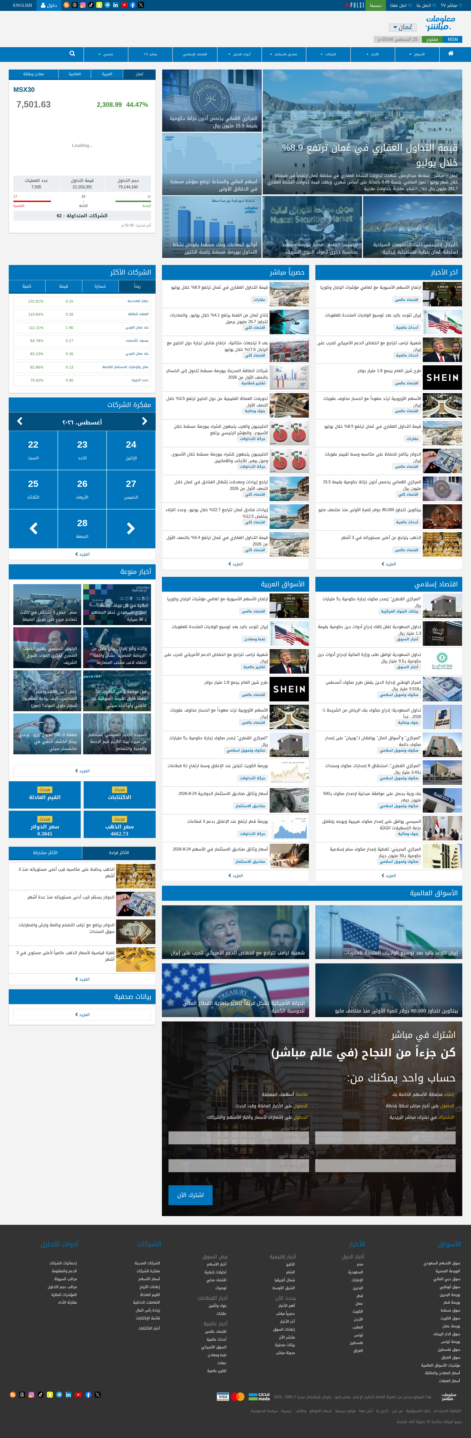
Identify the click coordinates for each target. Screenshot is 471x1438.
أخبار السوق (407, 639)
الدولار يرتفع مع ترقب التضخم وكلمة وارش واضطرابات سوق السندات (66, 928)
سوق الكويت (450, 1318)
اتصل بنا (424, 5)
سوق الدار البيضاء (446, 1334)
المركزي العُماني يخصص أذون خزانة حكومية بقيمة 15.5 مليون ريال (372, 485)
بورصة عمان (451, 1326)
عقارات (412, 438)
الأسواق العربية (283, 584)
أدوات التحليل (241, 54)
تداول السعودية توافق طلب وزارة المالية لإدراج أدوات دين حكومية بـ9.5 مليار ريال (369, 657)
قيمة (63, 286)
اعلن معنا (399, 5)
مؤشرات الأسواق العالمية (440, 1365)
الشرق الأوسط (284, 1288)
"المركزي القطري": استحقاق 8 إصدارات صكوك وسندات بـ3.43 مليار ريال (373, 769)
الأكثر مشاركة (45, 853)
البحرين (358, 1288)
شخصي (108, 54)
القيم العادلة (150, 1294)
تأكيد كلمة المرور (293, 1156)
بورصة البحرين (450, 1294)
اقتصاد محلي (216, 1280)
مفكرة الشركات (129, 405)
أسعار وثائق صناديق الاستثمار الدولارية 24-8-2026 (223, 793)
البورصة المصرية (448, 1271)
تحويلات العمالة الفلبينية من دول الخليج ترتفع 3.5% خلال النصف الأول (217, 401)
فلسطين (356, 1342)
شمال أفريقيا (284, 1280)
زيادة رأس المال (148, 1310)
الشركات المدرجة (147, 1263)
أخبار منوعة (135, 571)
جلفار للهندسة (138, 301)
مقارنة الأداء (67, 1302)
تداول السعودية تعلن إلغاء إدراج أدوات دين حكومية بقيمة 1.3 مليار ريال (369, 630)
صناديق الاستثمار (286, 54)
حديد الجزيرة (140, 380)
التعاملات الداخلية (146, 1302)
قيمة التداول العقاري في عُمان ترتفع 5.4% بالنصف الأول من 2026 (217, 540)
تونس (358, 1335)
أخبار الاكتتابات (149, 1328)
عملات (222, 1362)
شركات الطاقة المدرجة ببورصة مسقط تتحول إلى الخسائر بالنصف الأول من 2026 (217, 374)
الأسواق (419, 54)
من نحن (397, 1410)
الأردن (358, 1319)
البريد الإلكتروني (294, 1128)
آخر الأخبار (444, 272)
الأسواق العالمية (434, 893)
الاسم (451, 1128)
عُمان (139, 74)
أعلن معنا (366, 1410)
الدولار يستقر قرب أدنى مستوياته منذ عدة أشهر (71, 897)
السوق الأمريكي (214, 1347)
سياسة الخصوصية (264, 1410)
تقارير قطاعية (253, 383)
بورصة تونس (450, 1341)
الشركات (330, 54)
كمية (26, 286)
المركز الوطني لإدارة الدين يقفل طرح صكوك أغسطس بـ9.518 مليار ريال (373, 685)
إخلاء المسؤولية (418, 1410)
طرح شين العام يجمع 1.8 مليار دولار (389, 370)
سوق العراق (450, 1357)
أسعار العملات (449, 1380)
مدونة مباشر (285, 1352)
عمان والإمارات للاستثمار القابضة (125, 367)
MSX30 (24, 90)
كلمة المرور (446, 1156)
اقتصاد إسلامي (436, 584)
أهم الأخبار (287, 1305)
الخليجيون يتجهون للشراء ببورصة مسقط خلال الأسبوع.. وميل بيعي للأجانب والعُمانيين (219, 457)
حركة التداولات (252, 438)
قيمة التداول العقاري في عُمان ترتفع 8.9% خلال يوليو (372, 426)
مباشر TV (150, 54)
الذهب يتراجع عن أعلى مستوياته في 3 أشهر (381, 537)
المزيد (390, 564)
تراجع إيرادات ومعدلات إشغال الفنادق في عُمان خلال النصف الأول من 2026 (221, 485)
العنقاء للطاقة (138, 314)
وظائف (300, 1410)
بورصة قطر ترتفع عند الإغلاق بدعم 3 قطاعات (227, 821)
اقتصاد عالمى (406, 299)
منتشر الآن (287, 1337)
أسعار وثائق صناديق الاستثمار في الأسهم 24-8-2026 (220, 849)
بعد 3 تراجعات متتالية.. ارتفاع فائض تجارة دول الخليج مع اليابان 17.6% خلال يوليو (217, 346)
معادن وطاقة (33, 74)
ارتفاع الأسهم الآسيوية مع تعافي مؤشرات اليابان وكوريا (370, 287)
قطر (360, 1295)
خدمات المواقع (320, 1410)
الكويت (357, 1311)
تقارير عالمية (254, 667)
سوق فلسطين (449, 1349)
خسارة (100, 286)
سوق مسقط (450, 1310)
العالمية (75, 74)
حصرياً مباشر (287, 272)
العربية (107, 74)
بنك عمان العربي (137, 327)
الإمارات (357, 1280)
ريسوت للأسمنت (137, 340)
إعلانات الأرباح (150, 1286)
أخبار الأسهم (217, 1264)
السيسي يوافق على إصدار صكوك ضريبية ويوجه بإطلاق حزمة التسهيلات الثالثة (371, 824)
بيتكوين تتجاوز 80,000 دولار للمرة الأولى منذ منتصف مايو (369, 510)
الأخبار (375, 54)
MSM (453, 39)
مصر (360, 1264)
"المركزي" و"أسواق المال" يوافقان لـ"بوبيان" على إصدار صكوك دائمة (373, 741)
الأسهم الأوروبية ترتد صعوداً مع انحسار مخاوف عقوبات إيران (372, 401)
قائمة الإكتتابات (148, 1318)
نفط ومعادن (254, 639)
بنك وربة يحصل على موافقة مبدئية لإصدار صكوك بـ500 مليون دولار (372, 796)
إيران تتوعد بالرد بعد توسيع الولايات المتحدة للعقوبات (373, 315)
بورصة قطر (451, 1302)
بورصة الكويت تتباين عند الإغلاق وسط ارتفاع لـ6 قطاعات (218, 765)
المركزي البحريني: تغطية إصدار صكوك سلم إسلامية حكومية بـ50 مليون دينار (375, 852)
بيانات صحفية (132, 996)
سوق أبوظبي (450, 1286)
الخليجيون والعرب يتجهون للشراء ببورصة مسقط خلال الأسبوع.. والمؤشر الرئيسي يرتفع (221, 429)
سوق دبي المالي (446, 1279)
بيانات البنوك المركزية (399, 611)
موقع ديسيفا (345, 1410)
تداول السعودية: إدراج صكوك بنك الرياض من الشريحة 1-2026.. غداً (371, 713)
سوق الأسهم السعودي (442, 1263)
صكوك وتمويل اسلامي (399, 694)
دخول (51, 5)
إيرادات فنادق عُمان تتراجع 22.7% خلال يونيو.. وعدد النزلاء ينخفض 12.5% (217, 513)
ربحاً (137, 286)
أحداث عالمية (407, 327)
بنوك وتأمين (218, 1305)
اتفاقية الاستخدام (447, 1410)
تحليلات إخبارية (215, 1272)
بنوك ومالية (255, 411)
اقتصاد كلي (408, 494)
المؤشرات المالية (64, 1294)
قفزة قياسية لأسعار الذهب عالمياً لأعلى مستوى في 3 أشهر (65, 956)
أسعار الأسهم (149, 1279)
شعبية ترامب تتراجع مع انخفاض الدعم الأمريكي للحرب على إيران (369, 346)
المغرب (357, 1327)
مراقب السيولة (65, 1279)
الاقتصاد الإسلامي (195, 54)
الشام (290, 1272)
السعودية (355, 1272)
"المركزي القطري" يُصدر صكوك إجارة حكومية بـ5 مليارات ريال (371, 602)
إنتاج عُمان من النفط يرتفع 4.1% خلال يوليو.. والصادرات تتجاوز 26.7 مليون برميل (219, 318)
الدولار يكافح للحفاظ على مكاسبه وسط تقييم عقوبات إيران (373, 457)
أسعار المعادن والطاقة (442, 1373)
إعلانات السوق (284, 1329)
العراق (358, 1350)
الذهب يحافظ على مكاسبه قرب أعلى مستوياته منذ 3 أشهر (66, 872)
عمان (359, 1303)
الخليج (290, 1264)
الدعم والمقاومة (64, 1271)
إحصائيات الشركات (63, 1263)
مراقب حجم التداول (62, 1286)
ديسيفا (286, 1410)
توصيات (221, 1288)
